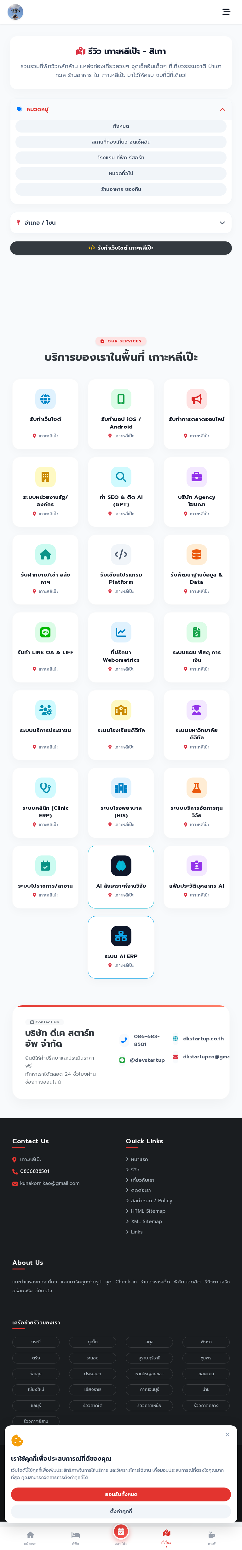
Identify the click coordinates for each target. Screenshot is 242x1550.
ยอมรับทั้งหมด (121, 1494)
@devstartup (147, 1060)
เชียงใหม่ (36, 1389)
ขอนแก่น (206, 1373)
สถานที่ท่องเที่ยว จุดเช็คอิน (121, 142)
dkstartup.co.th (203, 1039)
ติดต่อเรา (141, 1190)
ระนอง (93, 1358)
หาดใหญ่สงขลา (149, 1373)
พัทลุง (36, 1373)
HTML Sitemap (148, 1211)
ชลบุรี (36, 1405)
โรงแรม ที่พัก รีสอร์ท (121, 158)
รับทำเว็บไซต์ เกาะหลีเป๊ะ (124, 248)
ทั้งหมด (121, 126)
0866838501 (34, 1171)
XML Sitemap (146, 1221)
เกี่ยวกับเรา (142, 1180)
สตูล (149, 1342)
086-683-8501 (147, 1040)
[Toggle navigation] (226, 12)
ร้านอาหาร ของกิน (121, 189)
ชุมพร (206, 1358)
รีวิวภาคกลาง (206, 1405)
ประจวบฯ (92, 1373)
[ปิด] (227, 1435)
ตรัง (36, 1358)
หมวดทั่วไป (121, 173)
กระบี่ (36, 1342)
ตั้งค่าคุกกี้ (121, 1511)
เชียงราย (92, 1389)
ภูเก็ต (93, 1342)
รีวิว (135, 1169)
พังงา (206, 1342)
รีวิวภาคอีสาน (36, 1421)
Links (137, 1231)
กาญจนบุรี (149, 1389)
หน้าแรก (139, 1159)
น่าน (206, 1389)
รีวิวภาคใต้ (92, 1405)
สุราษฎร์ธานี (149, 1358)
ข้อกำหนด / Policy (151, 1200)
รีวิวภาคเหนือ (149, 1405)
